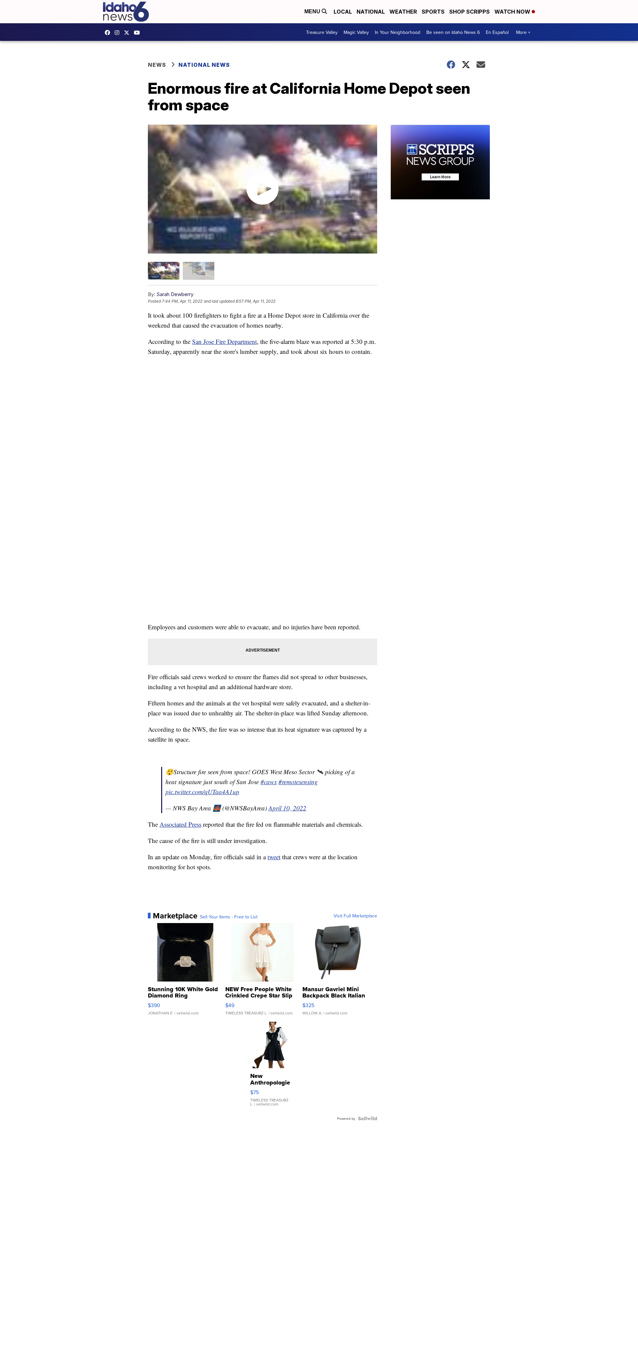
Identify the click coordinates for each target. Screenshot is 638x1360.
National (371, 11)
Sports (433, 11)
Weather (403, 11)
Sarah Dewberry (175, 294)
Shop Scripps (469, 11)
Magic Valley (356, 32)
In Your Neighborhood (397, 32)
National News (204, 64)
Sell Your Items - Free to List (229, 916)
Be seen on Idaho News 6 (453, 32)
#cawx (269, 782)
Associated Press (180, 824)
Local (343, 11)
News (157, 64)
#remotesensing (298, 782)
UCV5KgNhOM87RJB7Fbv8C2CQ (138, 32)
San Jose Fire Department (224, 341)
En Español (497, 32)
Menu (313, 11)
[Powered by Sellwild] (367, 1118)
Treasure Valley (322, 32)
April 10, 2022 (287, 808)
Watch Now (513, 11)
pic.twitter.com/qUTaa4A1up (202, 791)
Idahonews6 (109, 32)
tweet (273, 857)
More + (523, 32)
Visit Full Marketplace (355, 915)
